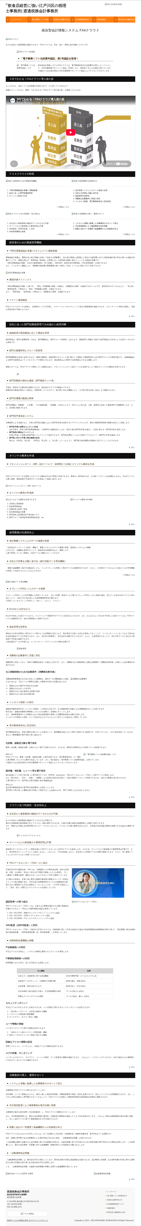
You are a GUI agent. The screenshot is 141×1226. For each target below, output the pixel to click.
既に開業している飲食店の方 (40, 19)
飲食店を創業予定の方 (62, 19)
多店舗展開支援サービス (83, 19)
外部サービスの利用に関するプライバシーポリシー (27, 1220)
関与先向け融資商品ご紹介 (126, 19)
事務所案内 (101, 19)
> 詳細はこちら (63, 207)
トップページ (16, 19)
